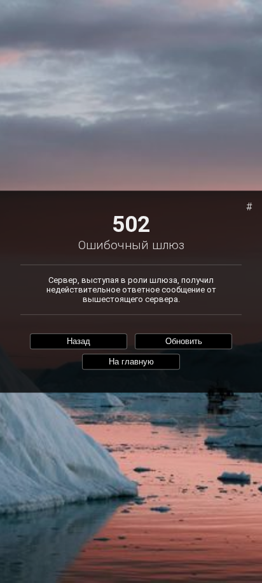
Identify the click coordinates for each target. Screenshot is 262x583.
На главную (131, 362)
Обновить (183, 341)
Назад (78, 341)
